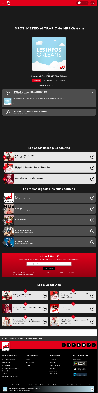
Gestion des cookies (85, 385)
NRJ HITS (18, 208)
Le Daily (63, 308)
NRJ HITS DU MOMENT (23, 230)
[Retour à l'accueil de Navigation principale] (8, 3)
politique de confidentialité (27, 274)
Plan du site (10, 385)
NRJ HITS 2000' (20, 219)
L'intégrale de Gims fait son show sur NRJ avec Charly (33, 167)
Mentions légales (28, 385)
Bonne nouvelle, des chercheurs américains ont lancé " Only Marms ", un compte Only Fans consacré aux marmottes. (26, 322)
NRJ (49, 73)
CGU (36, 385)
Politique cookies (45, 385)
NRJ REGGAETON (21, 241)
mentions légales (16, 274)
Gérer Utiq (74, 385)
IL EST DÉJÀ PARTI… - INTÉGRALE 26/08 (29, 178)
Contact (18, 385)
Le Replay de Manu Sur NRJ (24, 156)
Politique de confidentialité (61, 385)
